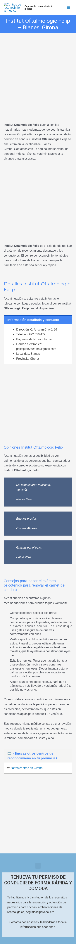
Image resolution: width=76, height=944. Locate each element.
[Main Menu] (68, 8)
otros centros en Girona (27, 768)
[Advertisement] (38, 73)
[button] (38, 866)
